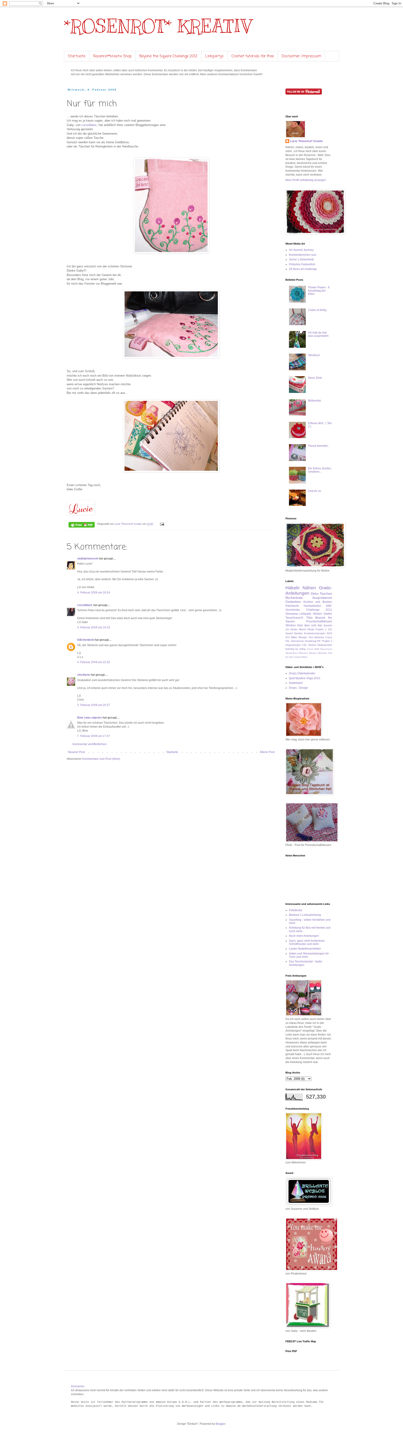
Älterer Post (267, 752)
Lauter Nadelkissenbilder (305, 948)
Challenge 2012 (319, 609)
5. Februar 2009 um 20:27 (93, 705)
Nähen (309, 587)
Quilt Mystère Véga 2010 (304, 678)
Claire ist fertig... (318, 310)
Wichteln (322, 653)
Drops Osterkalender (302, 673)
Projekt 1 (321, 629)
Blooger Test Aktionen (311, 637)
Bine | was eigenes (89, 717)
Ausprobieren (322, 598)
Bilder (294, 637)
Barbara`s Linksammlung (305, 915)
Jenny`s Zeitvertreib (301, 259)
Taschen (326, 593)
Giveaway (291, 613)
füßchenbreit (85, 639)
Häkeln (292, 587)
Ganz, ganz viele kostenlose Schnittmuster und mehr (307, 942)
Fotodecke (295, 910)
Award (289, 633)
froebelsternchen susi (302, 254)
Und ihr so (314, 491)
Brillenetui (314, 400)
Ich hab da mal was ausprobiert (318, 334)
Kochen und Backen (317, 601)
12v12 (310, 649)
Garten (327, 613)
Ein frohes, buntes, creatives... (320, 470)
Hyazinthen (291, 653)
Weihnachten (324, 645)
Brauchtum (326, 649)
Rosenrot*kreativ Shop (112, 56)
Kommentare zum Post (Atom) (101, 758)
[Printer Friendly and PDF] (82, 525)
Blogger (220, 1423)
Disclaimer (77, 1386)
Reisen (312, 645)
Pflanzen (303, 653)
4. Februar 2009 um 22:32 (93, 662)
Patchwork (292, 605)
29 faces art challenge (303, 269)
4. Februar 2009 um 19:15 (93, 627)
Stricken (290, 625)
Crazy (328, 637)
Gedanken (293, 601)
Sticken (317, 613)
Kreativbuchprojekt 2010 (318, 633)
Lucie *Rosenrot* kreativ (306, 141)
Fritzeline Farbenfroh (302, 264)
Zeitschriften (301, 657)
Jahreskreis (297, 641)
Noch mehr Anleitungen (304, 935)
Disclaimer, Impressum (301, 56)
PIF (319, 641)
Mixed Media (306, 629)
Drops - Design (298, 687)
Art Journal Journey (301, 250)
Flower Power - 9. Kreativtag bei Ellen (319, 291)
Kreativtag (310, 641)
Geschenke (292, 609)
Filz (287, 641)
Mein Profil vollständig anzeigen (305, 180)
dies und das (313, 625)
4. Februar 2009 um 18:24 (93, 592)
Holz (300, 625)
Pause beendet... (319, 445)
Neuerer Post (76, 752)
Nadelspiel (296, 683)
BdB (317, 649)
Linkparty (305, 613)
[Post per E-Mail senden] (162, 523)
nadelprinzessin (87, 558)
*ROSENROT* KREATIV (157, 26)
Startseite (76, 56)
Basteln (298, 633)
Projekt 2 (327, 641)
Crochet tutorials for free (253, 56)
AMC (329, 605)
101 (330, 629)
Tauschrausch (294, 617)
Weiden (313, 653)
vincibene (83, 674)
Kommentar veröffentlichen (90, 744)
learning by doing (295, 649)
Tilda (309, 617)
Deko (315, 593)
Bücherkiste (294, 598)
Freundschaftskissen (319, 621)
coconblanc (89, 125)
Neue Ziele (315, 377)
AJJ (287, 637)
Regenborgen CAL (296, 645)
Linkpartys (214, 56)
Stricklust (314, 355)
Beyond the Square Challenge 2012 (168, 56)
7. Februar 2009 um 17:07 (93, 736)
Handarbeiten (312, 605)
